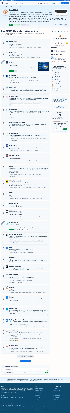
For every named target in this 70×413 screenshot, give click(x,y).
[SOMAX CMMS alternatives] (7, 155)
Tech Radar (54, 388)
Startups (14, 0)
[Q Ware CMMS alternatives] (7, 97)
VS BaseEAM (56, 78)
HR (32, 406)
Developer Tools (11, 405)
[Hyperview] (7, 223)
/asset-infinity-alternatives (7, 329)
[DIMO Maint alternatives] (7, 110)
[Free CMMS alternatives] (5, 11)
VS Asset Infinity (57, 72)
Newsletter (37, 399)
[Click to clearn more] (35, 380)
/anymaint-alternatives (6, 255)
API (22, 397)
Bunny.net (24, 409)
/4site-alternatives (6, 246)
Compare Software (39, 390)
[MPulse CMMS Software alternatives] (7, 123)
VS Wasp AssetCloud (58, 86)
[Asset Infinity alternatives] (7, 331)
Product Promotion (5, 397)
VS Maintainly (56, 74)
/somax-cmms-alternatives (7, 153)
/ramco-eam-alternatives (7, 307)
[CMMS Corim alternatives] (7, 203)
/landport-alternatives (6, 295)
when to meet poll (48, 409)
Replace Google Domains (57, 399)
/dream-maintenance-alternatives (9, 233)
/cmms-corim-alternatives (7, 201)
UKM (7, 320)
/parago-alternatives (6, 285)
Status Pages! (38, 393)
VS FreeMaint (56, 70)
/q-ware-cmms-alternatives (7, 95)
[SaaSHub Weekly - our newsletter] (39, 3)
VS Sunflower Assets (58, 85)
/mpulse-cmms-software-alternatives (9, 121)
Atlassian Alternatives (56, 393)
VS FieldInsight (57, 92)
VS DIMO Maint (57, 88)
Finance (58, 406)
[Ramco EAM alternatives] (7, 309)
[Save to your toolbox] (5, 15)
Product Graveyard (56, 395)
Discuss (16, 397)
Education (63, 406)
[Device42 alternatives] (7, 167)
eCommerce (28, 406)
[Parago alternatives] (7, 287)
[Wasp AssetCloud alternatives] (7, 181)
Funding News (38, 395)
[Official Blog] (28, 25)
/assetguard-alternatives (7, 144)
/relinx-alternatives (6, 190)
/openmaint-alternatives (7, 39)
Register (64, 0)
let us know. (61, 101)
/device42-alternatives (6, 165)
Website (11, 24)
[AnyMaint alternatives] (7, 257)
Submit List (37, 397)
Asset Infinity (60, 19)
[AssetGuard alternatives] (7, 145)
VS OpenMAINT (57, 76)
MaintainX (19, 19)
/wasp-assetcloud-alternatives (8, 179)
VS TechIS (56, 79)
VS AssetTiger (57, 83)
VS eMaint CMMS (57, 81)
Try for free (11, 229)
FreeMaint (54, 19)
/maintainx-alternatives (7, 74)
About (20, 397)
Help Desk (6, 406)
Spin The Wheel (36, 409)
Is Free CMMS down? (60, 107)
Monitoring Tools (52, 406)
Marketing (17, 406)
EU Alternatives (64, 99)
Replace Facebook (56, 390)
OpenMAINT (61, 18)
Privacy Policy (8, 409)
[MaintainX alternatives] (7, 76)
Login (68, 0)
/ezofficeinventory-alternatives (8, 209)
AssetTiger (11, 19)
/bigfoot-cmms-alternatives (8, 132)
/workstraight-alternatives (7, 344)
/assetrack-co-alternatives (7, 272)
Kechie (59, 117)
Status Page (23, 24)
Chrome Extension (39, 392)
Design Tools (18, 405)
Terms (14, 409)
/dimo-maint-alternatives (7, 108)
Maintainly (11, 21)
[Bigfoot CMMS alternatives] (7, 134)
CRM (2, 406)
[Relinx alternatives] (7, 192)
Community (37, 400)
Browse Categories (39, 388)
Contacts (12, 397)
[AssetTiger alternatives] (7, 52)
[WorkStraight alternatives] (7, 345)
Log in (4, 372)
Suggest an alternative (25, 360)
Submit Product (64, 3)
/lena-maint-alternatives (7, 86)
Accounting (22, 406)
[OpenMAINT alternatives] (7, 41)
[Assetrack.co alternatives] (7, 274)
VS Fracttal (56, 90)
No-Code (5, 405)
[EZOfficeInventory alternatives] (7, 211)
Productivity (11, 406)
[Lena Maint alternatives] (7, 87)
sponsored (40, 380)
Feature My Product (55, 3)
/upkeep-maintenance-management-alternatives (12, 318)
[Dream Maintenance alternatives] (7, 235)
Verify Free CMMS (59, 24)
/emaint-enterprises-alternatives (8, 265)
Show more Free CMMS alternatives (25, 356)
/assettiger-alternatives (7, 51)
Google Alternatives (56, 392)
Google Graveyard (56, 397)
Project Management (44, 406)
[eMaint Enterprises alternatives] (7, 266)
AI (1, 405)
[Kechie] (7, 62)
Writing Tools (36, 406)
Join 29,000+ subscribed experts (60, 131)
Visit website (4, 60)
